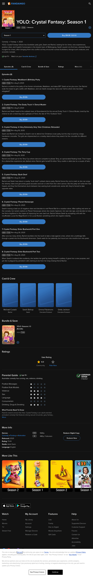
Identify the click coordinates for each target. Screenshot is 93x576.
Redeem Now (72, 438)
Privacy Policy (81, 552)
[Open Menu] (3, 3)
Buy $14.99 (73, 35)
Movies (4, 523)
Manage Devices (31, 531)
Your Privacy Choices (37, 572)
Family (50, 523)
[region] (46, 562)
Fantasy (13, 435)
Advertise (75, 538)
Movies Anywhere (55, 531)
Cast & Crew (26, 67)
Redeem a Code (31, 535)
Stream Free (6, 531)
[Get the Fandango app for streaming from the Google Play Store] (23, 505)
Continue (55, 572)
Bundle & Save (43, 67)
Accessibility (76, 542)
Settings (28, 527)
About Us (75, 520)
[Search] (89, 3)
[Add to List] (90, 27)
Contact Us (76, 535)
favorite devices (29, 56)
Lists (50, 520)
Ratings (61, 67)
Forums (74, 531)
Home (4, 520)
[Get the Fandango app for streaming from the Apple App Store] (8, 505)
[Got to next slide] (91, 476)
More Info (78, 67)
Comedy (5, 435)
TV (3, 527)
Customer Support (78, 527)
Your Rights (73, 555)
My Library (29, 520)
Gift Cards (52, 535)
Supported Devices (79, 523)
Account (28, 523)
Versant (19, 552)
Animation (22, 435)
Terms (46, 552)
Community (40, 365)
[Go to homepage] (17, 3)
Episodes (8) (8, 67)
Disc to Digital (53, 527)
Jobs (73, 546)
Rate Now (53, 365)
